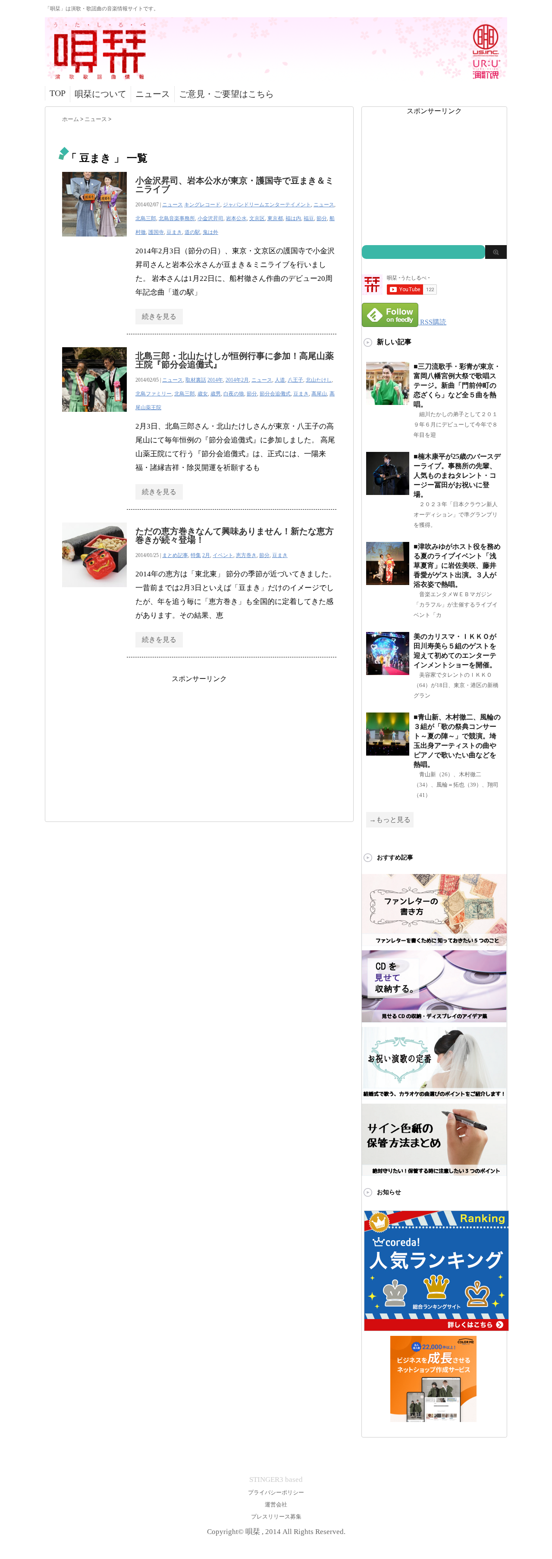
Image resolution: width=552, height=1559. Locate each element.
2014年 (215, 380)
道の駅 (192, 232)
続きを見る (159, 316)
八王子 (295, 380)
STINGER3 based (276, 1479)
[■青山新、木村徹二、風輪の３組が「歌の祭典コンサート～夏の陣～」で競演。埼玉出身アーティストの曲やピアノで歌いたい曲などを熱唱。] (387, 752)
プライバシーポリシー (276, 1492)
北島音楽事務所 (177, 218)
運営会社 (276, 1504)
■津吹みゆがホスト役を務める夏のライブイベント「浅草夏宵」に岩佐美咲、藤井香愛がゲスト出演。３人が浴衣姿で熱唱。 (457, 565)
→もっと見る (390, 819)
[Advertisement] (199, 744)
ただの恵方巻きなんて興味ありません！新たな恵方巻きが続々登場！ (234, 535)
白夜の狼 (233, 394)
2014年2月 (237, 380)
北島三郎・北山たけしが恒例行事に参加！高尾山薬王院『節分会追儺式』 (234, 360)
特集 (196, 555)
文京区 (257, 218)
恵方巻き (246, 555)
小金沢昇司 (210, 218)
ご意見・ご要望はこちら (226, 94)
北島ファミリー (153, 394)
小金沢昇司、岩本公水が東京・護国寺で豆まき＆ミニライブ (234, 185)
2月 (206, 555)
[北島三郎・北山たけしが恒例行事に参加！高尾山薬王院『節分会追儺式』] (94, 416)
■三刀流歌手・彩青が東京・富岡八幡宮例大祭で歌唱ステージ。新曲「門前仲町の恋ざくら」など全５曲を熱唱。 (457, 385)
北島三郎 (145, 218)
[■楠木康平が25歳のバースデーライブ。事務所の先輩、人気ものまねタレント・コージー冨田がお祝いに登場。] (387, 491)
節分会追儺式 (275, 394)
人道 (280, 380)
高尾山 (319, 394)
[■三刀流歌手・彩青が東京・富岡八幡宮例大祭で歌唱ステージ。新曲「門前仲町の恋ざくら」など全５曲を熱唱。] (387, 401)
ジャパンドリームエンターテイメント (267, 205)
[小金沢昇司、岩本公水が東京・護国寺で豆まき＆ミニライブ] (94, 241)
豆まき (174, 232)
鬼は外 (210, 232)
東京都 (275, 218)
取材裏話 (195, 380)
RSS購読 (433, 322)
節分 (322, 218)
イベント (223, 555)
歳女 (203, 394)
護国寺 (156, 232)
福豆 (309, 218)
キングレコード (202, 205)
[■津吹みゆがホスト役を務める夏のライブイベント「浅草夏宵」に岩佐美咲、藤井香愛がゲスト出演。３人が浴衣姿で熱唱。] (387, 581)
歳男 (215, 394)
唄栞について (100, 94)
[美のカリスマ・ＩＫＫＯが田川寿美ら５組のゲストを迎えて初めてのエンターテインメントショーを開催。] (387, 671)
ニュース (152, 94)
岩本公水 (236, 218)
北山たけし (319, 380)
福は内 (293, 218)
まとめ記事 (175, 555)
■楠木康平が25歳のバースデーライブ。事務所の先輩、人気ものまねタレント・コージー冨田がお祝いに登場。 (457, 475)
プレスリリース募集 (276, 1516)
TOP (58, 93)
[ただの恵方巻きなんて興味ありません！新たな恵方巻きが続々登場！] (94, 591)
